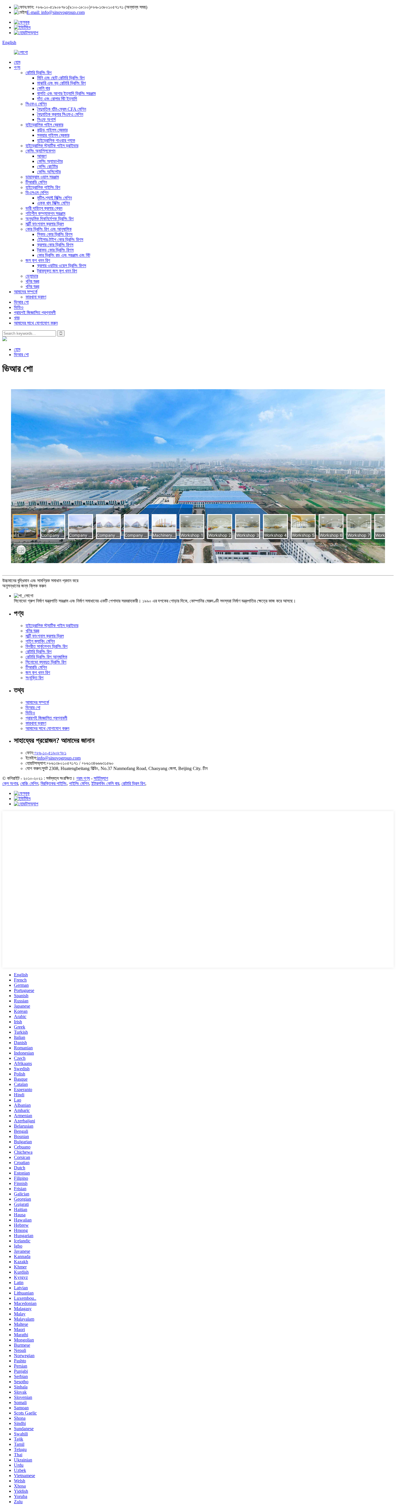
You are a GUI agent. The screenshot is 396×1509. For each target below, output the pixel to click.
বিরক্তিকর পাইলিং (54, 783)
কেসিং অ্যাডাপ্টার (50, 161)
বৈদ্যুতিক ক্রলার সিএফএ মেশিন (60, 114)
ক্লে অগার (10, 783)
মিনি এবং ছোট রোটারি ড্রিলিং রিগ (61, 77)
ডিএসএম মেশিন (37, 192)
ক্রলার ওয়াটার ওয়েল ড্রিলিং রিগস (61, 265)
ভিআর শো (21, 302)
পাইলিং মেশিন (79, 783)
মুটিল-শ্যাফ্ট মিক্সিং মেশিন (54, 197)
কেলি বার (43, 88)
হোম (17, 62)
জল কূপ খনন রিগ (38, 260)
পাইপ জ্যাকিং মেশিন (40, 641)
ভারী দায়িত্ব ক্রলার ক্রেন (44, 208)
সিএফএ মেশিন (36, 103)
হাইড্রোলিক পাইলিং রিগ (43, 187)
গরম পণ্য (83, 778)
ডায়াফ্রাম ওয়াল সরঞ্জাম (42, 176)
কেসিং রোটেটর (47, 166)
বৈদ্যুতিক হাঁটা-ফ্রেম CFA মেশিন (61, 109)
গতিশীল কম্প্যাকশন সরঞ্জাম (45, 213)
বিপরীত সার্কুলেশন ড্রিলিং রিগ (47, 646)
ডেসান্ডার (32, 276)
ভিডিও (18, 307)
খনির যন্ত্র (32, 281)
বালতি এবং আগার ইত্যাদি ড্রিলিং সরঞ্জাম (66, 93)
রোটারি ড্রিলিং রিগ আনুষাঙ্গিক (46, 656)
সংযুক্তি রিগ (34, 677)
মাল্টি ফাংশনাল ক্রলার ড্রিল (45, 223)
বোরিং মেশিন (29, 783)
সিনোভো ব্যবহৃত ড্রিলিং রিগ (46, 662)
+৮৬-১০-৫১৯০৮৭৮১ (50, 752)
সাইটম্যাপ (101, 778)
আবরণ (41, 156)
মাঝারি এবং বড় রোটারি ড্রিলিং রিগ (61, 83)
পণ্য (17, 67)
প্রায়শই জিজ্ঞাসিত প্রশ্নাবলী (35, 312)
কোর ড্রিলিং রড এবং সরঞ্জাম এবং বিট (63, 255)
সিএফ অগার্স (46, 119)
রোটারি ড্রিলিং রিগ (39, 72)
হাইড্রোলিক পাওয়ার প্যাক (56, 140)
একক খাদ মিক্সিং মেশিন (53, 203)
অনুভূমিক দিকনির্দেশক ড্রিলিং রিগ (50, 218)
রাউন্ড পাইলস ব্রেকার (52, 130)
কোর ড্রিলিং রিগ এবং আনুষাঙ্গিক (49, 229)
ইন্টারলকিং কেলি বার (105, 783)
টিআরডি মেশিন (36, 182)
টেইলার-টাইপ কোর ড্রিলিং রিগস (60, 239)
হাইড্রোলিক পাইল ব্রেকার (44, 124)
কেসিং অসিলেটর (49, 171)
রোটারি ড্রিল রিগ (133, 783)
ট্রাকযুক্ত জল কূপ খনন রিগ (57, 270)
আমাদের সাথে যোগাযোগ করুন (36, 323)
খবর (16, 317)
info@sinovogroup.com (59, 758)
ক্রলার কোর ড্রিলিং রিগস (55, 244)
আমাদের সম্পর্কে (25, 291)
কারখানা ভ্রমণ (36, 296)
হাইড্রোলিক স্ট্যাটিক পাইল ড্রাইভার (52, 145)
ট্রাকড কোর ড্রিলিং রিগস (55, 249)
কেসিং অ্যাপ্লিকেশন (40, 150)
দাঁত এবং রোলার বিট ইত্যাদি (57, 98)
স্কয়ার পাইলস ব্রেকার (53, 135)
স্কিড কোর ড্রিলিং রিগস (54, 234)
